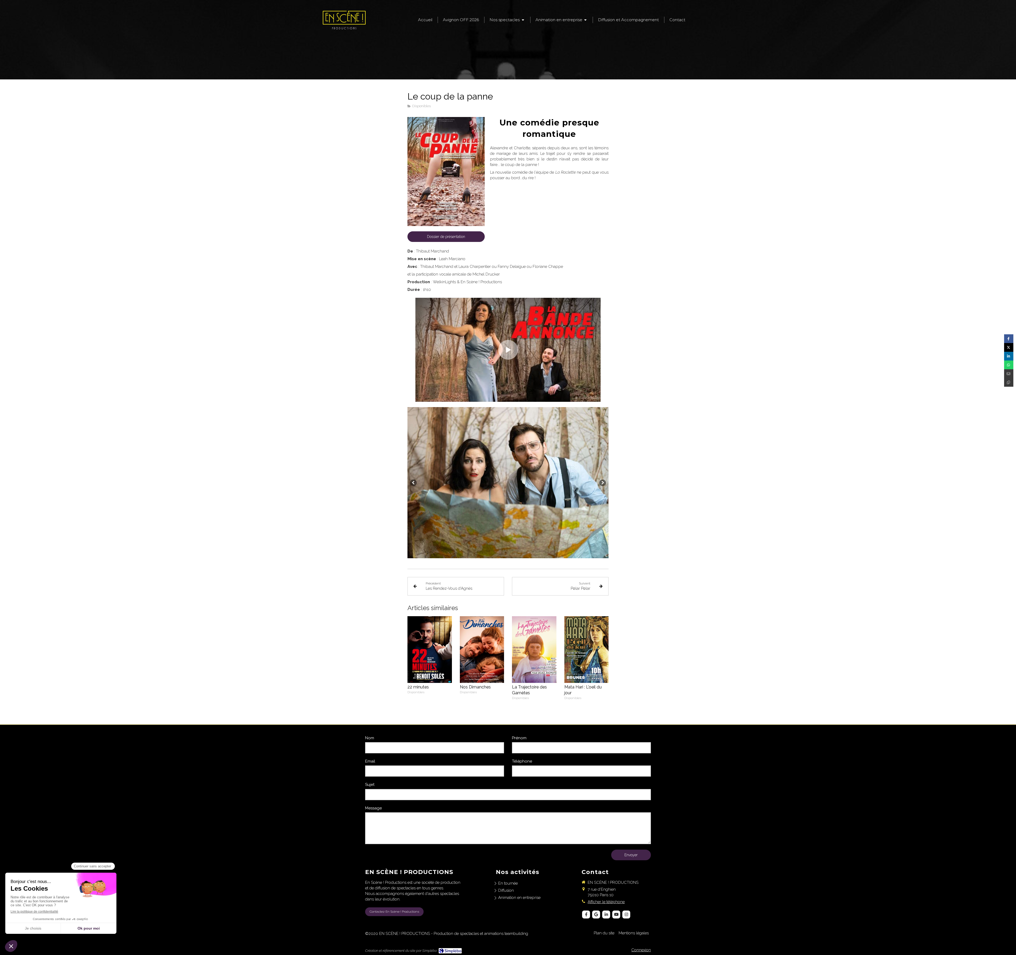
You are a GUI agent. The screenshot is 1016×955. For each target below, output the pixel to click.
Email (370, 761)
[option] (508, 482)
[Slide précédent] (413, 482)
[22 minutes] (429, 649)
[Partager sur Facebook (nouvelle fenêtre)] (1008, 338)
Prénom (519, 738)
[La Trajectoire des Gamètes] (534, 649)
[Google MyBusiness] (596, 914)
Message (373, 808)
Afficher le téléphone (606, 901)
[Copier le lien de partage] (1008, 382)
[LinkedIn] (606, 914)
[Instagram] (626, 914)
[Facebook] (586, 914)
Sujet (369, 784)
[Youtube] (616, 914)
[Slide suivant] (602, 482)
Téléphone (522, 761)
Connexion (641, 950)
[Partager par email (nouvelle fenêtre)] (1008, 373)
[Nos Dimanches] (482, 649)
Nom (369, 738)
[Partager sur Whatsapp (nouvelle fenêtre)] (1008, 365)
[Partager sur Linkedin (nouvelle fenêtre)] (1008, 356)
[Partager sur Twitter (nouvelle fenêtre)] (1008, 347)
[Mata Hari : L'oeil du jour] (586, 649)
